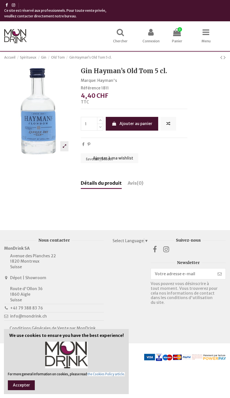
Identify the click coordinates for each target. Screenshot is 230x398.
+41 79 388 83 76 (26, 308)
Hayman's (107, 80)
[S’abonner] (220, 274)
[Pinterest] (89, 144)
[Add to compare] (168, 124)
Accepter (21, 385)
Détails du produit (101, 183)
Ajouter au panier (135, 123)
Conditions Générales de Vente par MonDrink (53, 328)
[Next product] (225, 57)
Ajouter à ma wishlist (110, 158)
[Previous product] (222, 57)
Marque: (88, 80)
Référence (90, 88)
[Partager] (83, 144)
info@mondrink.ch (28, 316)
